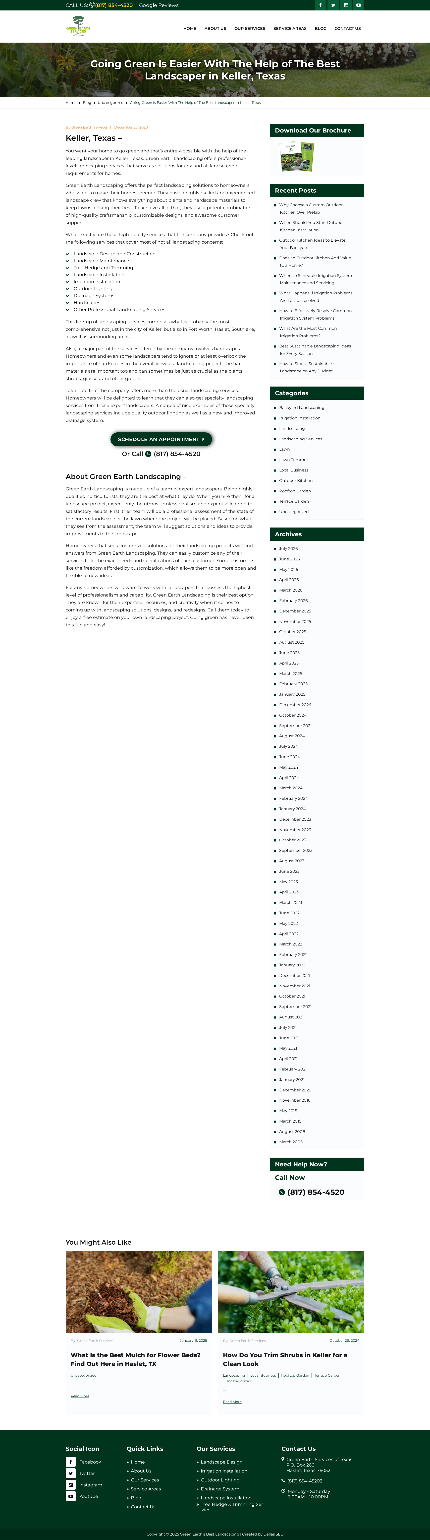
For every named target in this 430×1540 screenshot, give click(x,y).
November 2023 (295, 829)
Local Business (294, 470)
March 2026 (291, 590)
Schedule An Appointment (159, 439)
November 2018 (295, 1100)
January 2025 (292, 694)
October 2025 (293, 631)
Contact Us (348, 28)
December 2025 (295, 611)
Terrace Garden (294, 501)
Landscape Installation (226, 1498)
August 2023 (292, 861)
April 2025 (289, 663)
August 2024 (292, 736)
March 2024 (291, 788)
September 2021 (296, 1006)
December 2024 (296, 704)
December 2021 (295, 975)
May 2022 (289, 923)
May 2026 (289, 569)
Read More (80, 1396)
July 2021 (288, 1027)
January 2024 (293, 808)
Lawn (285, 449)
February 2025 (294, 683)
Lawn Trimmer (294, 459)
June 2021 (289, 1038)
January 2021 (292, 1079)
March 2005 (291, 1141)
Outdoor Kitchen (296, 480)
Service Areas (290, 28)
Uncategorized (294, 511)
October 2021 (292, 996)
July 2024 (289, 746)
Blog (320, 28)
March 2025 (291, 673)
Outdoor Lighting (220, 1480)
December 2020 (296, 1090)
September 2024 (296, 725)
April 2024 (289, 777)
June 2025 (290, 652)
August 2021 (292, 1017)
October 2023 (293, 840)
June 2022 (290, 913)
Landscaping (292, 428)
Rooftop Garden (295, 491)
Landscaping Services (301, 439)
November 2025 (295, 621)
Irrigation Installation (300, 418)
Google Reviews (159, 5)
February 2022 (294, 954)
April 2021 (289, 1058)
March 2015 (290, 1121)
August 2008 (292, 1131)
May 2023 (289, 881)
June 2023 (290, 871)
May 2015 (288, 1110)
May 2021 (288, 1048)
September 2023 (296, 850)
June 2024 (290, 756)
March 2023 (291, 902)
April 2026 (289, 579)
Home (189, 28)
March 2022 (291, 944)
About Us (215, 28)
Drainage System (220, 1489)
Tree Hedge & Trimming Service (232, 1507)
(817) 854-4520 (114, 5)
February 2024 (294, 798)
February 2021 (293, 1069)
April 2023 (289, 892)
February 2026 (294, 600)
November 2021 (295, 986)
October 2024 (293, 715)
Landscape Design (222, 1462)
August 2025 (292, 642)
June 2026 (290, 559)
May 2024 (289, 767)
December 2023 (295, 819)
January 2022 (292, 965)
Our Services (249, 28)
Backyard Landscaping (302, 407)
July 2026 (289, 548)
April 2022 (289, 934)
